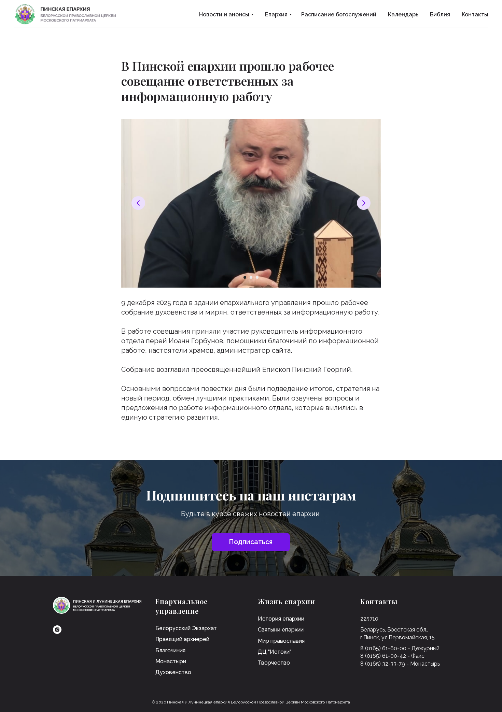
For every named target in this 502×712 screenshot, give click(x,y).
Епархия (276, 14)
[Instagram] (57, 629)
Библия (440, 14)
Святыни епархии (281, 629)
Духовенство (173, 672)
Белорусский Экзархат (186, 628)
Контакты (475, 14)
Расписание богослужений (338, 14)
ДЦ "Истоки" (274, 652)
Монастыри (170, 661)
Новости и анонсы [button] (224, 14)
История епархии (281, 618)
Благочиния (170, 650)
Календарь (403, 14)
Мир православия (281, 641)
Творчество (274, 662)
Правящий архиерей (182, 639)
